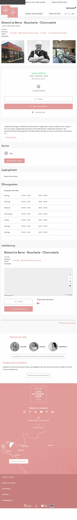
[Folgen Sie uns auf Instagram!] (24, 411)
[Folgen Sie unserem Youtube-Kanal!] (41, 411)
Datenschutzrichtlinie (8, 483)
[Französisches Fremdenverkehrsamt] (44, 505)
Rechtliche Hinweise (8, 477)
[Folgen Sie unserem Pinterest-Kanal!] (47, 411)
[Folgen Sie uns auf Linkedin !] (52, 411)
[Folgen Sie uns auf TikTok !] (35, 411)
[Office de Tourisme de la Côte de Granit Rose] (13, 10)
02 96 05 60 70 (38, 428)
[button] (69, 14)
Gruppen (5, 494)
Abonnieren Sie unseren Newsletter (38, 375)
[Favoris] (66, 13)
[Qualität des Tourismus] (36, 505)
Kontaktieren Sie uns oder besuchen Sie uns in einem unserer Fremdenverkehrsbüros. (38, 356)
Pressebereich (7, 500)
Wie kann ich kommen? (19, 461)
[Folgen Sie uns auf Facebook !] (30, 411)
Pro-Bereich (6, 489)
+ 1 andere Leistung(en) (38, 90)
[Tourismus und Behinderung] (51, 505)
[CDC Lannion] (28, 505)
